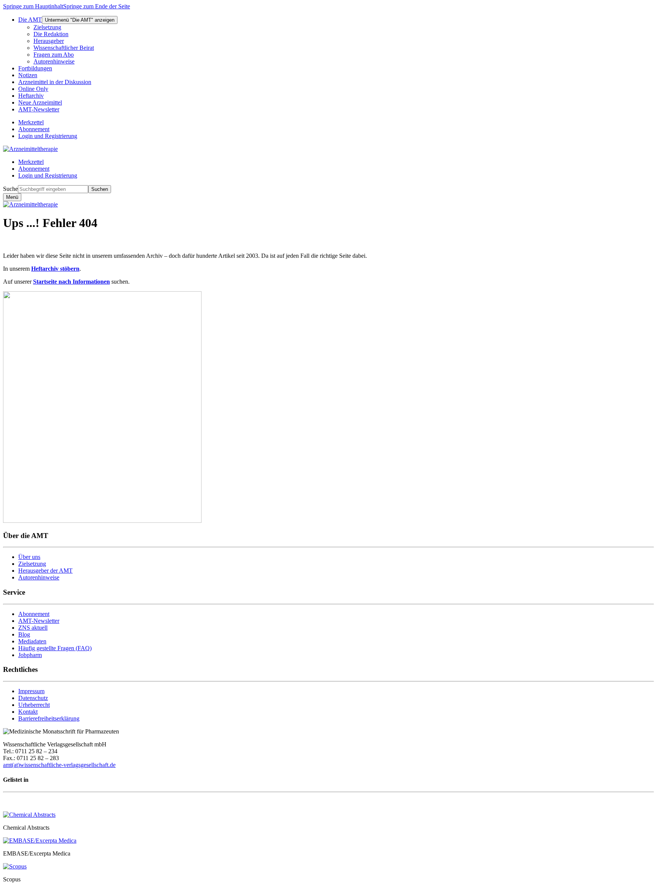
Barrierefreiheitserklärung (48, 718)
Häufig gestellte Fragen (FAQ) (55, 648)
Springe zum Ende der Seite (96, 6)
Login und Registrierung (47, 175)
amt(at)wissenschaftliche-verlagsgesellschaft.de (59, 765)
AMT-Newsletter (38, 621)
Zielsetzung (32, 563)
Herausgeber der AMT (45, 570)
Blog (24, 634)
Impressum (31, 691)
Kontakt (28, 711)
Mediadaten (32, 641)
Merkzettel (31, 162)
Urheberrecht (34, 705)
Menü (12, 197)
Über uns (29, 557)
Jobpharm (30, 655)
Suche (10, 189)
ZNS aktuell (33, 627)
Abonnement (33, 168)
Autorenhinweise (38, 577)
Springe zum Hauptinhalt (33, 6)
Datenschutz (33, 698)
